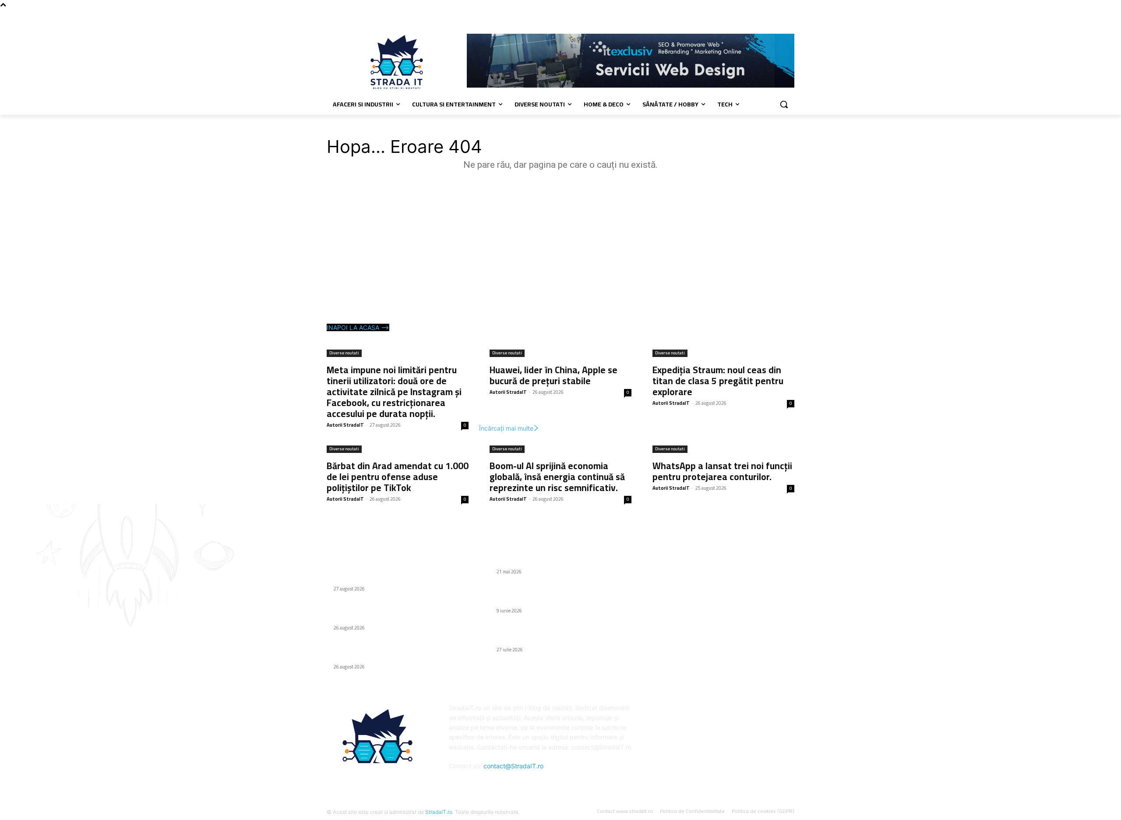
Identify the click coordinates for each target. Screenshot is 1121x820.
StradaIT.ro (438, 812)
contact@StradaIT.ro (513, 766)
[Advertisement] (560, 248)
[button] (783, 104)
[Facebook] (789, 16)
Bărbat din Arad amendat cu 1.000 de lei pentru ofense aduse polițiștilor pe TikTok (398, 476)
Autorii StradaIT (345, 425)
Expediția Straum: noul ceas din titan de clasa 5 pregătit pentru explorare (717, 380)
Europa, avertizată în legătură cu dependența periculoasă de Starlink (560, 557)
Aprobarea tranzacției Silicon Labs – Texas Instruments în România (557, 635)
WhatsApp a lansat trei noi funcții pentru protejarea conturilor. (722, 471)
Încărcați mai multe (506, 428)
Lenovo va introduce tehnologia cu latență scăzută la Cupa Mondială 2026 (556, 596)
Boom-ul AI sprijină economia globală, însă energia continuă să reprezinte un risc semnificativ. (557, 476)
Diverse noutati (344, 353)
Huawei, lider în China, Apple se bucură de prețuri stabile (553, 375)
